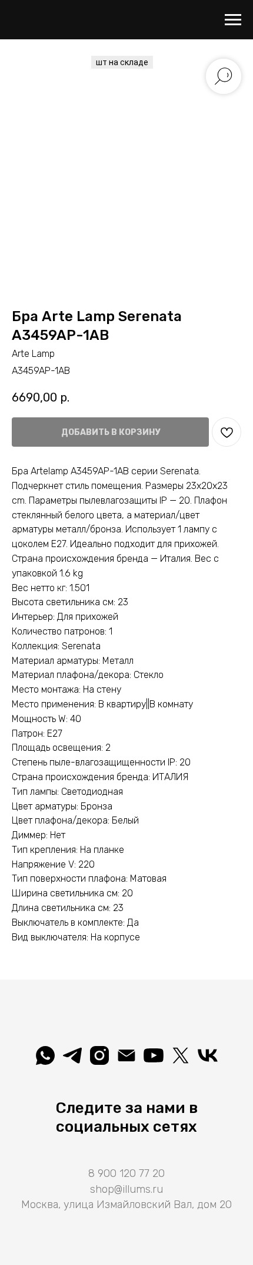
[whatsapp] (45, 1055)
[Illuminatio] (153, 1055)
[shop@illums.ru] (126, 1055)
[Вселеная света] (207, 1055)
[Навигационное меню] (233, 20)
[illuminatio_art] (99, 1055)
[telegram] (72, 1055)
